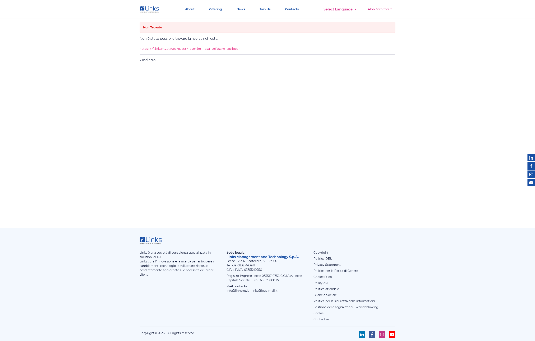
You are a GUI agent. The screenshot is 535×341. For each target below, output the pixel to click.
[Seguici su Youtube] (531, 182)
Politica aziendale (326, 289)
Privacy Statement (327, 265)
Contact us (321, 319)
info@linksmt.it (238, 291)
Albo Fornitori (379, 9)
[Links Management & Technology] (150, 9)
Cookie (318, 313)
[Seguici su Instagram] (531, 174)
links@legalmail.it (265, 291)
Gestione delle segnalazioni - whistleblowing (345, 307)
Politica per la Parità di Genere (335, 271)
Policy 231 (320, 283)
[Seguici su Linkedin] (531, 157)
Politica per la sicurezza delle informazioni (344, 301)
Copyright (320, 252)
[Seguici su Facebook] (531, 166)
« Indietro (147, 60)
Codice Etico (322, 277)
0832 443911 (246, 265)
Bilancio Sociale (325, 295)
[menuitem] (190, 9)
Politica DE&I (322, 259)
